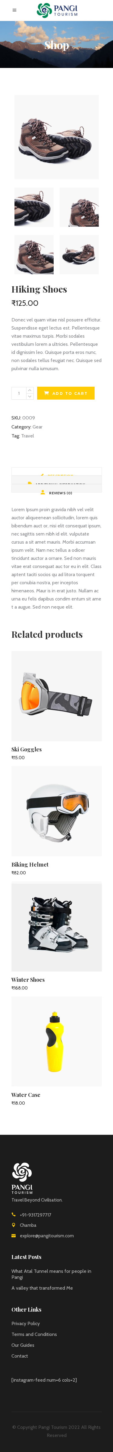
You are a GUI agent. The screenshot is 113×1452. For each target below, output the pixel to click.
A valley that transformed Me (42, 1288)
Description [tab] (59, 475)
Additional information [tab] (59, 483)
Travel (27, 436)
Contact (19, 1356)
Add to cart (70, 393)
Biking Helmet (30, 864)
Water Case (25, 1094)
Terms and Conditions (34, 1334)
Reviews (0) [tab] (60, 492)
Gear (37, 427)
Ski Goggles (26, 749)
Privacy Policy (25, 1323)
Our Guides (22, 1345)
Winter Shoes (28, 979)
